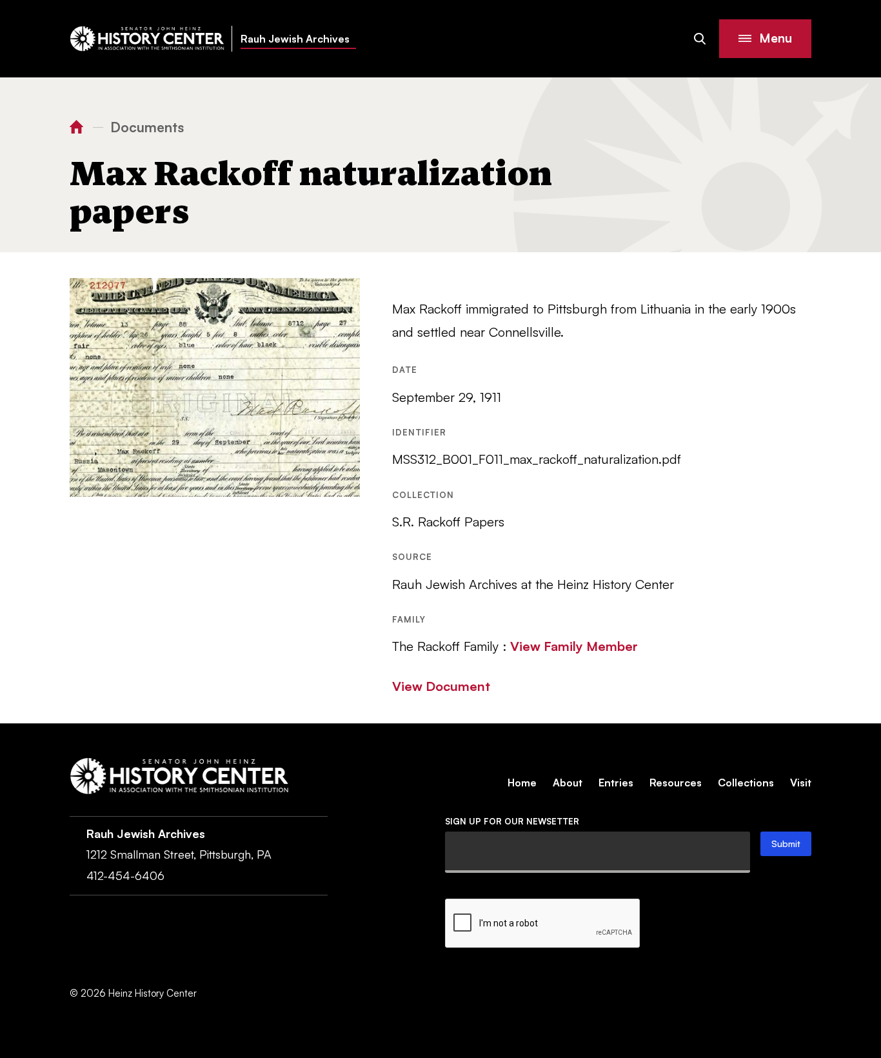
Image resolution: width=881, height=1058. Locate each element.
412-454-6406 (125, 875)
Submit (785, 843)
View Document (441, 686)
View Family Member (574, 646)
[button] (765, 38)
